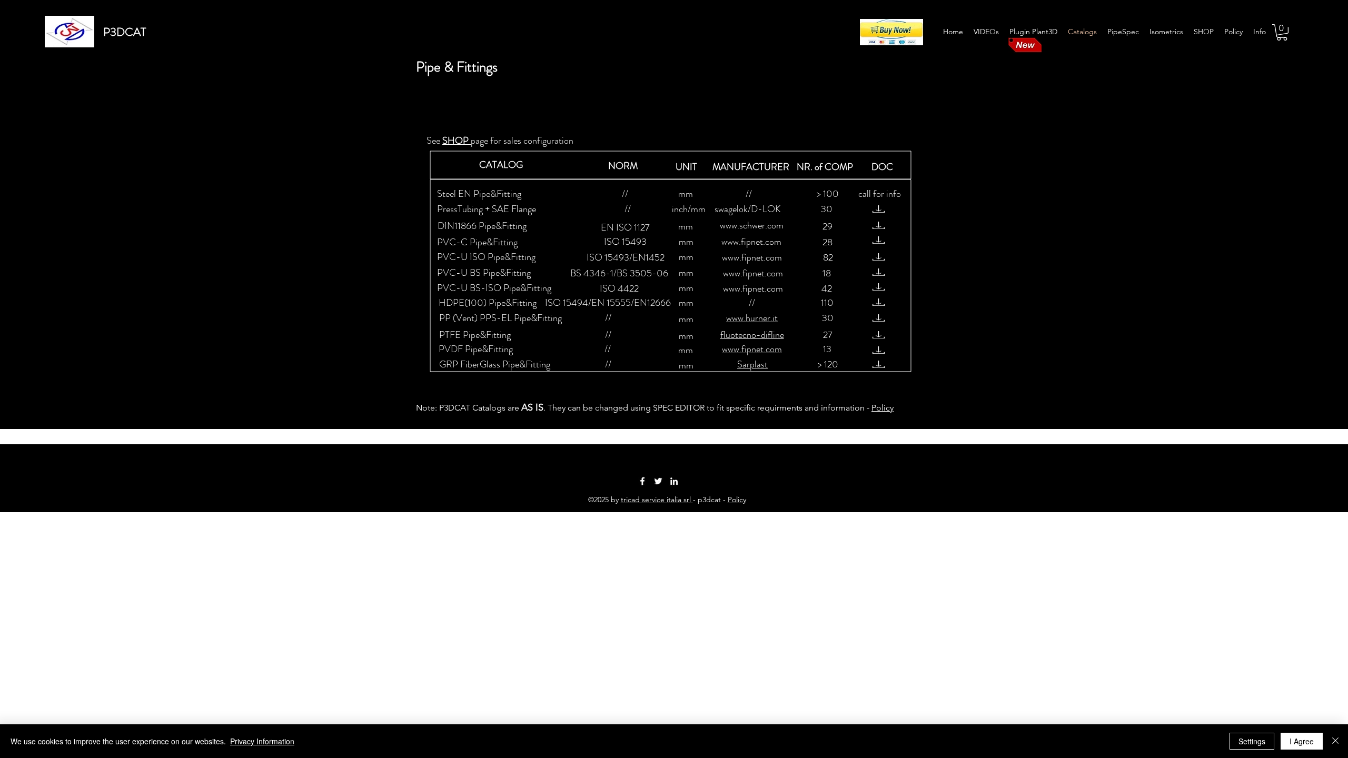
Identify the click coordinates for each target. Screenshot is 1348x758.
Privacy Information (262, 741)
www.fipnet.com (751, 241)
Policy (882, 408)
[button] (1282, 32)
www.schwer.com (752, 225)
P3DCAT (124, 32)
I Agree (1302, 741)
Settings (1251, 741)
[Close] (1335, 741)
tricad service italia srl (657, 499)
